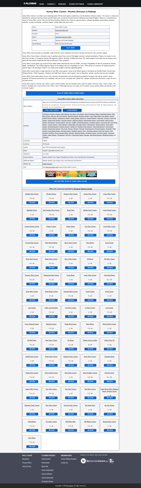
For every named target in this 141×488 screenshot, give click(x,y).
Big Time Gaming (62, 116)
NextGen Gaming (64, 127)
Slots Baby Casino (71, 373)
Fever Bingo (70, 275)
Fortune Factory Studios (50, 118)
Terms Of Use (26, 466)
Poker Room (46, 462)
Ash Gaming (80, 114)
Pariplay (45, 129)
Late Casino (32, 308)
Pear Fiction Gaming (54, 129)
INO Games (51, 122)
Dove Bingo (90, 243)
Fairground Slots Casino (51, 275)
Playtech (76, 129)
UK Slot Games (109, 405)
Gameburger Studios (64, 118)
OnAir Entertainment (99, 127)
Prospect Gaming (100, 129)
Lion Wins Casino (70, 308)
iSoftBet (74, 122)
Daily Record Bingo (51, 243)
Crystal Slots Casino (31, 243)
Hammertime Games (90, 120)
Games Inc (83, 118)
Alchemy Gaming (55, 114)
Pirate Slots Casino (51, 356)
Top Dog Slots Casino (71, 405)
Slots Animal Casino (51, 373)
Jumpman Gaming (94, 122)
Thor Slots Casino (51, 405)
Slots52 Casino (109, 373)
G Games (106, 118)
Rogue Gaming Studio (61, 133)
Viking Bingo (32, 422)
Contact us (64, 462)
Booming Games (84, 116)
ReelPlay (51, 133)
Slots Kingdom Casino (90, 373)
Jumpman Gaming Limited (63, 37)
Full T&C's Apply (52, 110)
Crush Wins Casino (109, 226)
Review (32, 202)
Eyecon (112, 116)
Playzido (81, 129)
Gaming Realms (92, 118)
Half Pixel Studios (77, 120)
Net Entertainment (53, 127)
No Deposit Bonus (47, 481)
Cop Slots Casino (90, 226)
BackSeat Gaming (105, 114)
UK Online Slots (90, 405)
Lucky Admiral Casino (32, 324)
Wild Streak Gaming (96, 135)
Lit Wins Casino (90, 308)
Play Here (71, 48)
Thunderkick (61, 135)
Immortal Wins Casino (71, 291)
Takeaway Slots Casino (31, 405)
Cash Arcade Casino (109, 210)
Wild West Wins (71, 422)
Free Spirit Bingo (109, 275)
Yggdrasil (45, 137)
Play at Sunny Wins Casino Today (70, 93)
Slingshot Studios (79, 133)
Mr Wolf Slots (32, 340)
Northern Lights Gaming (85, 127)
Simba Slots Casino (32, 373)
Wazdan (86, 135)
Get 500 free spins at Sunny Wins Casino (70, 181)
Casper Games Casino (32, 226)
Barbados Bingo (32, 210)
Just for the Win (105, 122)
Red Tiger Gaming (103, 131)
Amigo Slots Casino (90, 194)
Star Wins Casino (90, 389)
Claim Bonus (72, 110)
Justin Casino (90, 291)
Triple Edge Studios (78, 135)
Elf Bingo (90, 259)
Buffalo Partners (47, 164)
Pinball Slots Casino (31, 356)
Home (41, 4)
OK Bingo (71, 340)
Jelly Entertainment (83, 122)
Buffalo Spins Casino (90, 210)
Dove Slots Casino (32, 259)
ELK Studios (105, 116)
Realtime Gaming (77, 131)
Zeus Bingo (31, 438)
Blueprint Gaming (73, 116)
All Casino (70, 486)
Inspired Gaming (60, 122)
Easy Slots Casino (71, 259)
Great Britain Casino (51, 291)
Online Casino (46, 459)
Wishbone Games (107, 135)
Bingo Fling (70, 210)
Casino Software (76, 4)
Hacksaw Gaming (66, 120)
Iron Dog (68, 122)
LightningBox (72, 124)
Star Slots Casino (70, 389)
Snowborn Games (91, 133)
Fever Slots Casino (90, 275)
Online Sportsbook (47, 470)
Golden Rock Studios (54, 120)
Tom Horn (68, 135)
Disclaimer (25, 459)
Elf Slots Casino (109, 259)
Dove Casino (109, 243)
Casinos (50, 4)
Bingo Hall (45, 466)
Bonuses (62, 4)
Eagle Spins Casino (51, 259)
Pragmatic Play (89, 129)
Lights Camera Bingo (51, 308)
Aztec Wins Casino (109, 194)
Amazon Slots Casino (71, 194)
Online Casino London (90, 340)
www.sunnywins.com (62, 30)
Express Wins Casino (32, 275)
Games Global (75, 118)
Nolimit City (73, 127)
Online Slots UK (109, 340)
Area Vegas (72, 114)
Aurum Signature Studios (92, 114)
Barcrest (53, 116)
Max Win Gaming (81, 124)
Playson (70, 129)
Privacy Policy (27, 462)
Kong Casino (109, 291)
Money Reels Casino (109, 324)
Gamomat (100, 118)
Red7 (84, 131)
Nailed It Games (100, 124)
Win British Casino (90, 422)
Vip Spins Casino (51, 422)
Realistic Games (66, 131)
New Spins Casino (51, 340)
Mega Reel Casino (70, 324)
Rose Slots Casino (90, 356)
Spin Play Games (102, 133)
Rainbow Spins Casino (70, 356)
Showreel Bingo (109, 356)
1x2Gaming (46, 114)
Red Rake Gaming (92, 131)
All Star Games (51, 194)
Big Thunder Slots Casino (51, 210)
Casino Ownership (95, 4)
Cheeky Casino (51, 226)
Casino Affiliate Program (68, 459)
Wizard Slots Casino (109, 422)
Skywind (71, 133)
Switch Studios (52, 135)
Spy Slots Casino (51, 389)
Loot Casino (109, 308)
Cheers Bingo (70, 226)
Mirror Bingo (90, 324)
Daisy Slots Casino (71, 243)
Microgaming (91, 124)
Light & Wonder (62, 124)
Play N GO (64, 129)
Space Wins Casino (32, 389)
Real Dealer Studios (54, 131)
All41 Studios (65, 114)
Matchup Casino (51, 324)
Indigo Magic (100, 120)
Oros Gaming (109, 127)
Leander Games (52, 124)
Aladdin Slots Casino (32, 194)
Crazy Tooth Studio (95, 116)
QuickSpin (109, 129)
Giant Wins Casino (32, 291)
